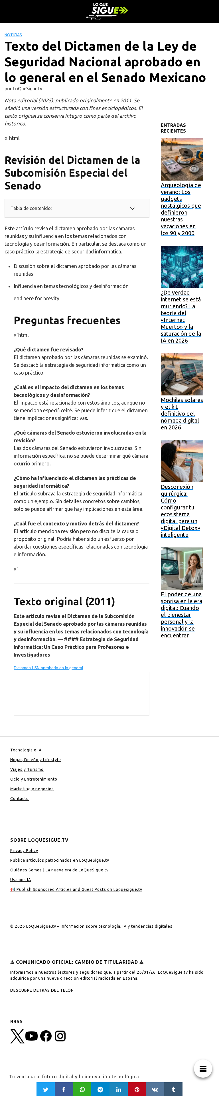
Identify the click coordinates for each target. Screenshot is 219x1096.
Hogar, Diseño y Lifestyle (35, 759)
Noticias (13, 35)
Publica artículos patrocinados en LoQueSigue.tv (59, 860)
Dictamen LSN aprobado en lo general (48, 667)
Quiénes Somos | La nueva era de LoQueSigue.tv (59, 870)
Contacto (19, 798)
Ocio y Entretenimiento (33, 779)
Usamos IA (20, 879)
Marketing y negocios (32, 789)
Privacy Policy (24, 850)
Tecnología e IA (26, 750)
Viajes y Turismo (27, 769)
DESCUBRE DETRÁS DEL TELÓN (42, 990)
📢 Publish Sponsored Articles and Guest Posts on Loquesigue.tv (76, 889)
